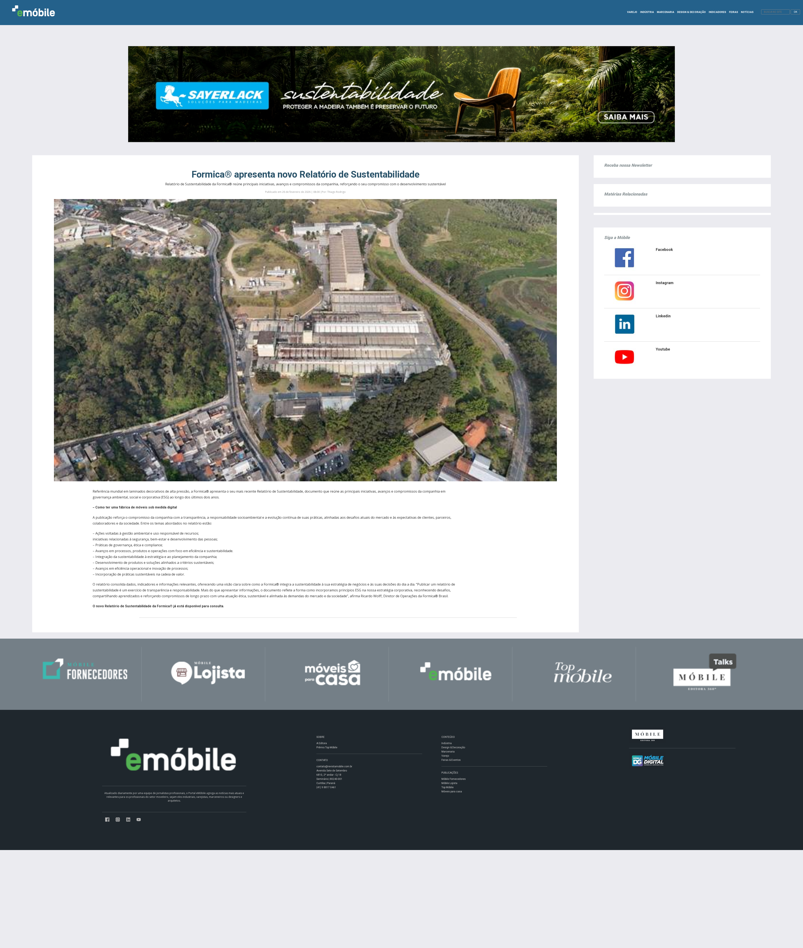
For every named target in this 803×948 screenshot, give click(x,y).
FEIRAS (733, 12)
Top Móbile (447, 787)
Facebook (664, 249)
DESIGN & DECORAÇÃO (691, 12)
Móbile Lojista (449, 783)
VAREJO (632, 12)
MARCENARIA (665, 12)
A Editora (321, 743)
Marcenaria (448, 751)
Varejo (445, 755)
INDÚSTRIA (647, 12)
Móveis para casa (451, 791)
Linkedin (663, 316)
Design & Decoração (453, 747)
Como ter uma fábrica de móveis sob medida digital (136, 507)
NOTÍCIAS (747, 12)
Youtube (663, 349)
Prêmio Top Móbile (326, 747)
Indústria (446, 743)
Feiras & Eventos (451, 760)
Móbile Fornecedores (453, 779)
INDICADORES (717, 12)
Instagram (665, 283)
